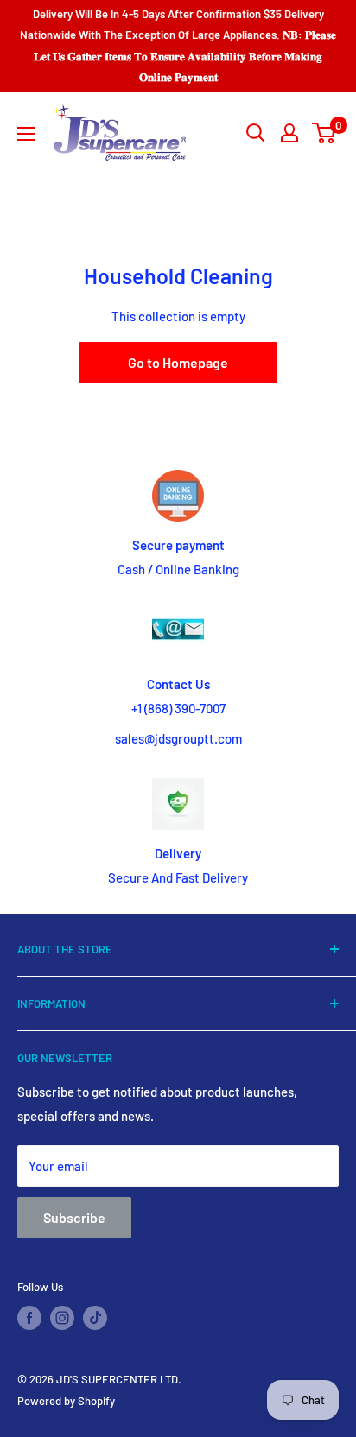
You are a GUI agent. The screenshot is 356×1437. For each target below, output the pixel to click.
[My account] (289, 132)
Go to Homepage (178, 362)
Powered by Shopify (66, 1401)
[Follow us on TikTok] (95, 1318)
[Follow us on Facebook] (29, 1318)
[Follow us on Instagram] (62, 1318)
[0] (324, 133)
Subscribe (74, 1217)
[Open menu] (26, 134)
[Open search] (255, 132)
